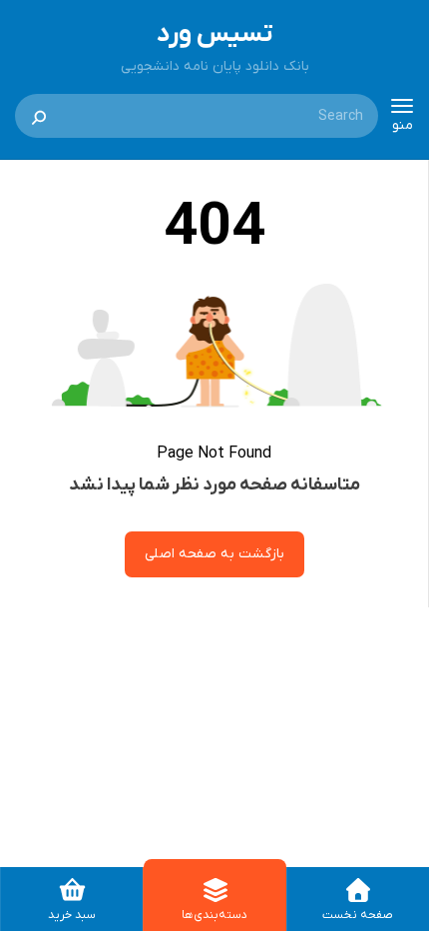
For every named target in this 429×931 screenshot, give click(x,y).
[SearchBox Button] (39, 116)
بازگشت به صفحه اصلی (214, 553)
